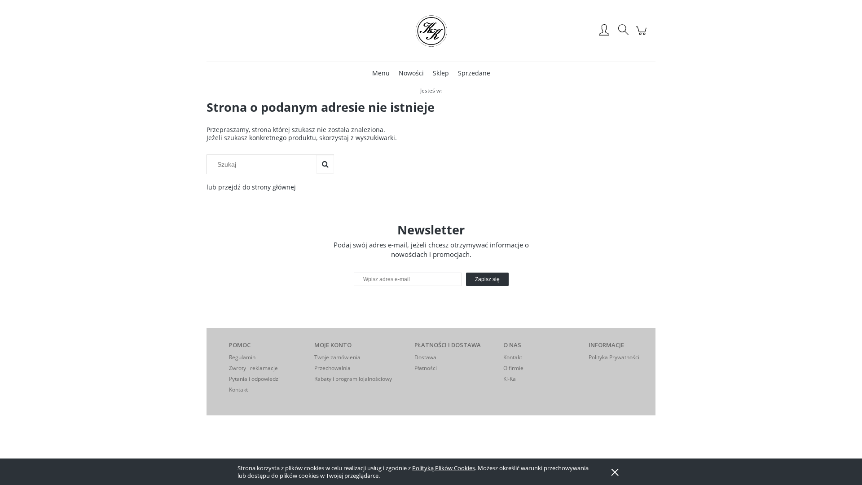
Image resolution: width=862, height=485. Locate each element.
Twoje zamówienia (337, 357)
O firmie (513, 368)
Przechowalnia (332, 368)
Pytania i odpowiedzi (254, 379)
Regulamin (242, 357)
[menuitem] (381, 73)
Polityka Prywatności (614, 357)
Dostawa (425, 357)
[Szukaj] (325, 164)
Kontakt (238, 389)
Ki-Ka (509, 379)
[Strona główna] (431, 30)
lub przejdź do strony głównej (251, 187)
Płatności (425, 368)
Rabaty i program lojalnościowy (353, 379)
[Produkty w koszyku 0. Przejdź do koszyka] (643, 35)
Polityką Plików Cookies (443, 468)
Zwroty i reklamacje (253, 368)
